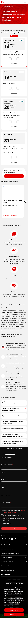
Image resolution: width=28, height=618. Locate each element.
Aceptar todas (14, 610)
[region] (14, 598)
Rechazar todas (14, 614)
